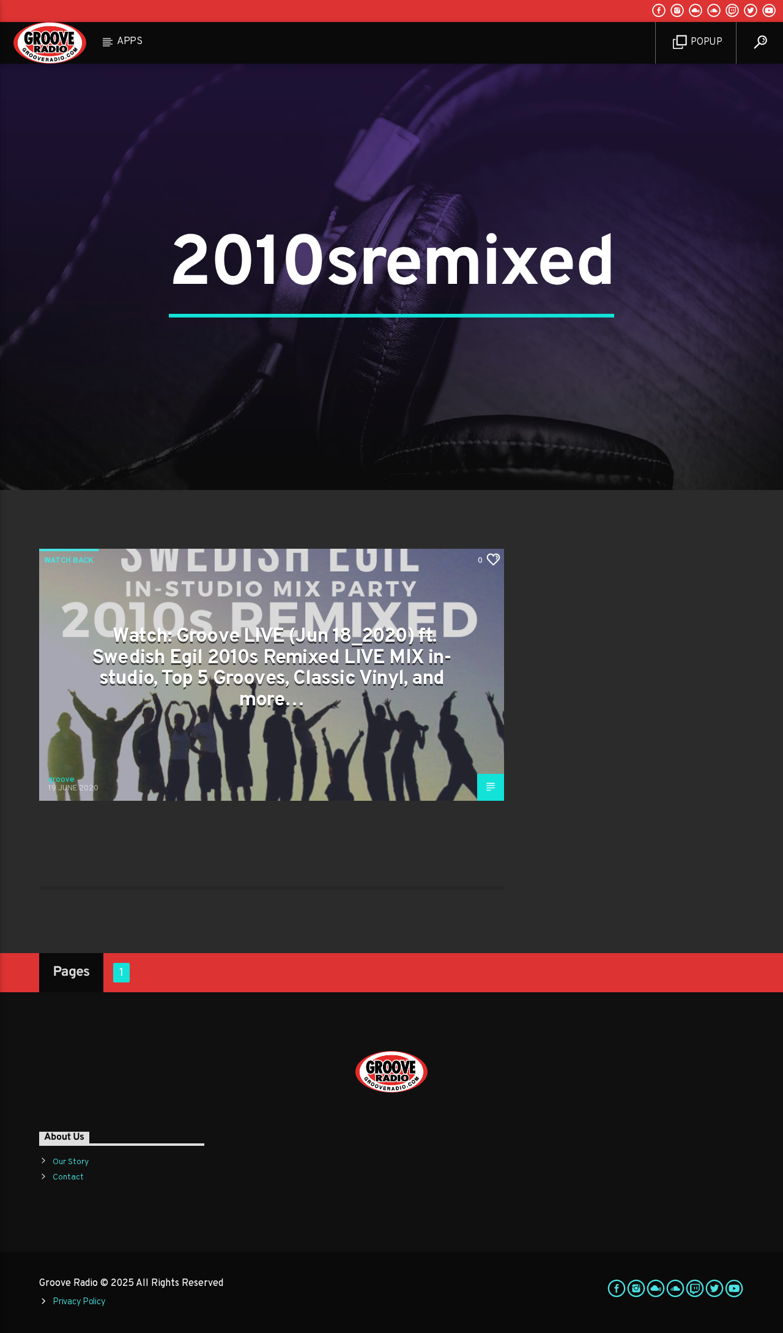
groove (61, 780)
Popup (705, 42)
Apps (130, 41)
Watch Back (69, 561)
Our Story (71, 1162)
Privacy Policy (79, 1302)
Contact (68, 1177)
